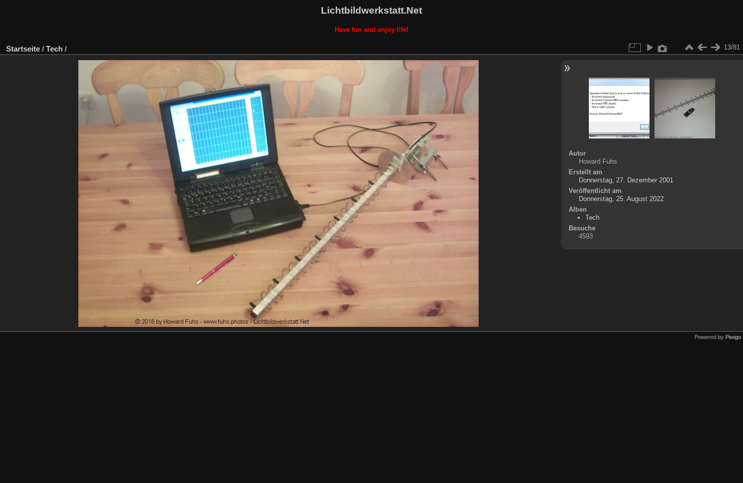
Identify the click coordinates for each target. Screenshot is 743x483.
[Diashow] (649, 47)
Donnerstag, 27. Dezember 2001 (626, 180)
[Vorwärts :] (715, 47)
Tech (54, 48)
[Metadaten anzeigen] (662, 47)
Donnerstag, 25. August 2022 (621, 199)
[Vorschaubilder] (688, 47)
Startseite (23, 48)
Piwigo (733, 337)
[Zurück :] (702, 47)
